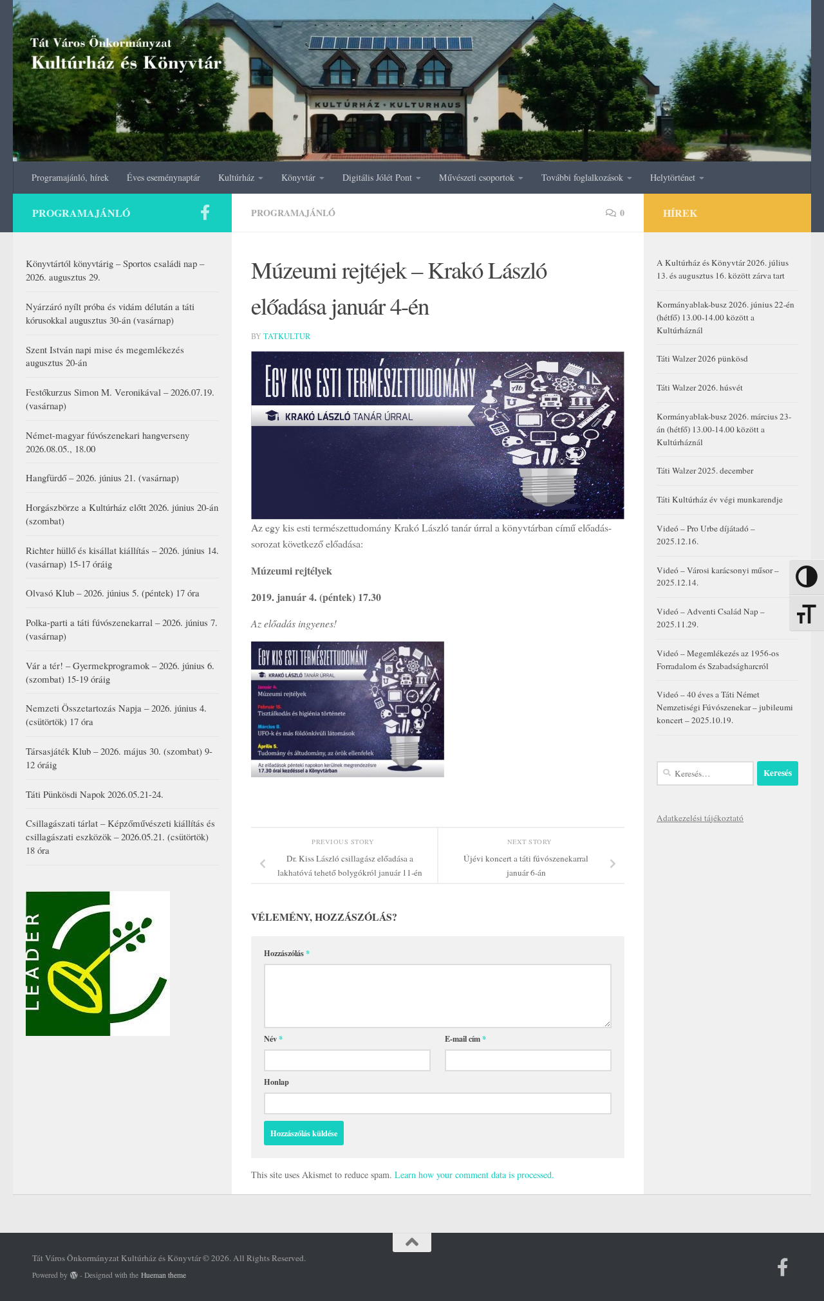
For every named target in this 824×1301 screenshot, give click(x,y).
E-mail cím (465, 1038)
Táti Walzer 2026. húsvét (700, 387)
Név (273, 1038)
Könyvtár (298, 177)
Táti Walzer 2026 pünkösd (702, 358)
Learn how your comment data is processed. (474, 1174)
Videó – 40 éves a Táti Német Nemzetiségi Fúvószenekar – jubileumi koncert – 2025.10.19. (725, 707)
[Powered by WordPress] (74, 1275)
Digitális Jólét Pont (377, 177)
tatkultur (286, 336)
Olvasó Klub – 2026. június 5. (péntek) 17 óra (113, 592)
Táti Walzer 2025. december (705, 470)
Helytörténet (672, 177)
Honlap (276, 1081)
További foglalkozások (582, 177)
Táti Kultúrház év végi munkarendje (720, 499)
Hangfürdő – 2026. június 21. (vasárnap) (102, 477)
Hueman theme (163, 1275)
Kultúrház (236, 177)
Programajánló (293, 212)
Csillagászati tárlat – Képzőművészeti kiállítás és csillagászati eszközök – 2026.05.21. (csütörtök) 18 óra (120, 836)
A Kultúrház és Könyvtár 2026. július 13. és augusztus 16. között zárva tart (723, 269)
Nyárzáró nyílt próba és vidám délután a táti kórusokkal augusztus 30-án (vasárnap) (110, 313)
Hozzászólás (287, 953)
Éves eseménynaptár (163, 177)
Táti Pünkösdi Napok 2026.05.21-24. (95, 794)
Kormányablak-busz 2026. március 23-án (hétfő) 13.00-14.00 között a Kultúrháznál (724, 429)
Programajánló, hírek (70, 177)
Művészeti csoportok (476, 177)
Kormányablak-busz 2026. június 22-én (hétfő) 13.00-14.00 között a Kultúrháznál (725, 317)
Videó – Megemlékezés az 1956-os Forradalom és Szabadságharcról (718, 659)
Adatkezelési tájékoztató (700, 818)
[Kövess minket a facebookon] (204, 212)
